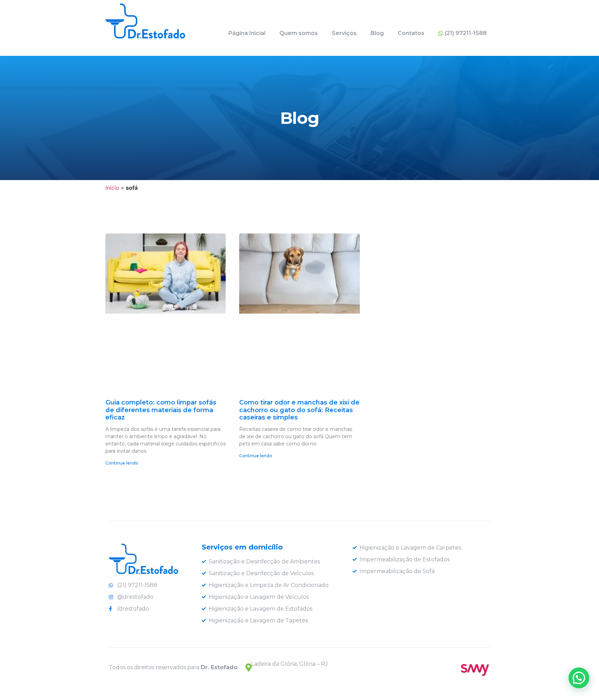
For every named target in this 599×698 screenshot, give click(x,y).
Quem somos (298, 33)
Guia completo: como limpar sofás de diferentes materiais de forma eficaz (160, 410)
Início (112, 187)
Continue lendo (121, 463)
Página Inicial (247, 33)
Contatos (411, 33)
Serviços (344, 33)
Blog (377, 33)
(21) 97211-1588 (466, 33)
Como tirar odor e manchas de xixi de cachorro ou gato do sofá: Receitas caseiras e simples (299, 410)
